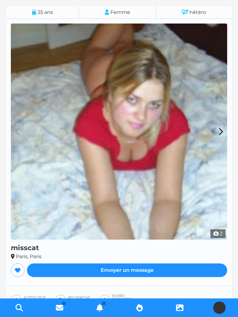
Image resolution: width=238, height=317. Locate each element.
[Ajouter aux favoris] (17, 270)
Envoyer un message (127, 270)
